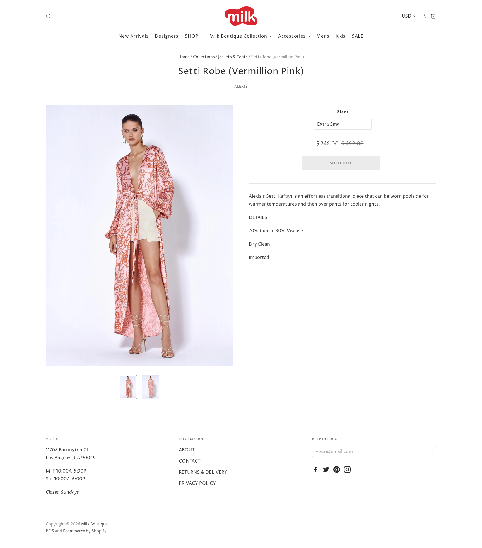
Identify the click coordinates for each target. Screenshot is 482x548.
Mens (322, 36)
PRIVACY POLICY (197, 483)
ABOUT (187, 450)
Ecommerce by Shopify (85, 531)
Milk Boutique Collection (239, 36)
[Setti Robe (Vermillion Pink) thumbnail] (128, 387)
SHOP (192, 36)
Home (184, 57)
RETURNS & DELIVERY (203, 472)
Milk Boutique (94, 524)
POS (50, 531)
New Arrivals (133, 36)
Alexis (241, 86)
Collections (204, 57)
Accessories (292, 36)
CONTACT (190, 461)
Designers (167, 36)
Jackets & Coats (233, 57)
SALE (358, 36)
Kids (341, 36)
